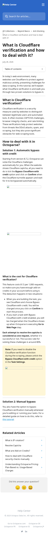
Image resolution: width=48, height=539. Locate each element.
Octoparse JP (38, 526)
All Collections (9, 31)
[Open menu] (43, 4)
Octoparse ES (24, 526)
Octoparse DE (34, 523)
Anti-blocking (38, 31)
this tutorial (8, 419)
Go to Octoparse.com (17, 523)
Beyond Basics (24, 31)
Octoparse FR (9, 526)
